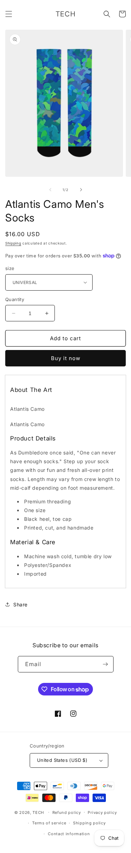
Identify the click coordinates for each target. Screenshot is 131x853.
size (10, 268)
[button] (8, 14)
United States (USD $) (62, 760)
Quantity (14, 299)
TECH (38, 812)
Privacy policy (102, 812)
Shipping (13, 243)
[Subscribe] (105, 664)
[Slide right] (81, 189)
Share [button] (20, 604)
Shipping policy (89, 823)
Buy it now (65, 358)
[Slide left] (50, 189)
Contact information (69, 833)
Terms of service (49, 823)
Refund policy (66, 812)
